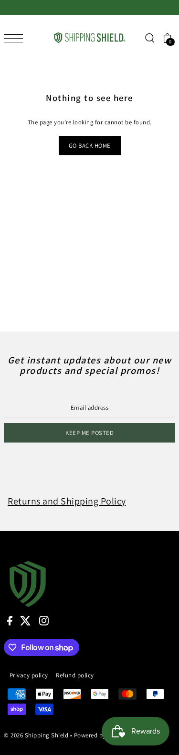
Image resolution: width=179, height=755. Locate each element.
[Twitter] (25, 620)
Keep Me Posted (89, 433)
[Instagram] (44, 620)
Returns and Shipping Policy (67, 501)
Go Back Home (90, 145)
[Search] (149, 37)
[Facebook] (9, 620)
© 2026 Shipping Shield (36, 735)
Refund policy (75, 675)
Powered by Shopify (101, 735)
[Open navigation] (16, 38)
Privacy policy (29, 675)
